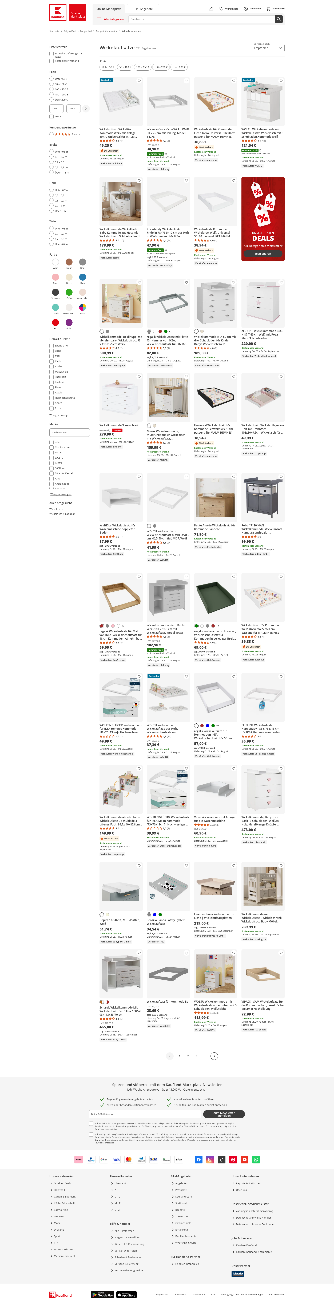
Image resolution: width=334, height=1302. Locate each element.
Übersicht (120, 1183)
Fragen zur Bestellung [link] (127, 1237)
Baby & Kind (61, 1209)
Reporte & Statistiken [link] (248, 1183)
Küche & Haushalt (64, 1203)
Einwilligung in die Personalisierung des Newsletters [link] (118, 1137)
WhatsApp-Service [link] (186, 1242)
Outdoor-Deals (62, 1183)
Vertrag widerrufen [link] (126, 1250)
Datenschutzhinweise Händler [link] (253, 1217)
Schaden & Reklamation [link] (128, 1257)
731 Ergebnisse (146, 48)
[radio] (68, 78)
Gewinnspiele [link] (183, 1223)
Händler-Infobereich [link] (187, 1263)
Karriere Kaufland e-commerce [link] (254, 1251)
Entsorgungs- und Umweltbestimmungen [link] (242, 1294)
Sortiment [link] (181, 1203)
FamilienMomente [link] (185, 1236)
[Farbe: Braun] (160, 331)
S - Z (117, 1209)
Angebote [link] (180, 1183)
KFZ (56, 1242)
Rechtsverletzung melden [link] (129, 1270)
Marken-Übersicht (64, 1256)
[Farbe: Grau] (107, 331)
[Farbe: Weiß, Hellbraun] (102, 1002)
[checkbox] (68, 55)
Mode (57, 1223)
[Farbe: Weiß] (102, 331)
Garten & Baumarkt (65, 1196)
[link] (143, 8)
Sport (57, 1236)
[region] (71, 270)
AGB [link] (212, 1294)
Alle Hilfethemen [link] (124, 1230)
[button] (108, 67)
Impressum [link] (162, 1294)
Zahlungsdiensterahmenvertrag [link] (254, 1211)
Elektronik (59, 1190)
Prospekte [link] (181, 1190)
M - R (118, 1203)
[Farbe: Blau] (207, 725)
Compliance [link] (180, 1294)
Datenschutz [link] (198, 1294)
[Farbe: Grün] (166, 331)
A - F (117, 1190)
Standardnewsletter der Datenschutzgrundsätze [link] (116, 1126)
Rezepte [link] (180, 1209)
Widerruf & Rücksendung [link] (129, 1244)
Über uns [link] (241, 1190)
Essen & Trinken (63, 1249)
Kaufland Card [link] (183, 1196)
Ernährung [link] (181, 1229)
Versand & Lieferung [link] (126, 1263)
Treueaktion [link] (182, 1216)
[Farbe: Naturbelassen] (202, 331)
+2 (170, 331)
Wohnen (59, 1216)
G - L (117, 1196)
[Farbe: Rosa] (113, 626)
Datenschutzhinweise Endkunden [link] (255, 1224)
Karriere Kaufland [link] (246, 1245)
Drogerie (59, 1229)
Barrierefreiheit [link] (277, 1294)
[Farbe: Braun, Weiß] (107, 1002)
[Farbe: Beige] (107, 914)
